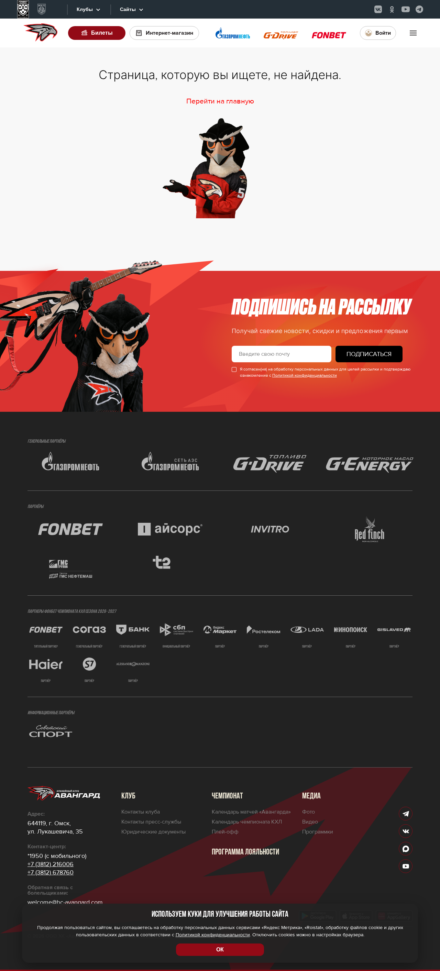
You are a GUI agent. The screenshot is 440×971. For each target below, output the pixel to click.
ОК (220, 949)
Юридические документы (153, 831)
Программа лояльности (245, 852)
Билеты (102, 33)
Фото (308, 811)
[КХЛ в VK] (378, 9)
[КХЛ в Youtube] (405, 9)
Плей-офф (225, 831)
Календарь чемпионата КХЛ (247, 821)
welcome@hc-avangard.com (65, 902)
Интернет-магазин (169, 33)
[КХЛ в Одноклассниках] (392, 9)
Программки (317, 831)
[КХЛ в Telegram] (419, 9)
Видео (310, 821)
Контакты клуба (140, 811)
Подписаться (369, 354)
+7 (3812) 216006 (51, 864)
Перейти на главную (220, 101)
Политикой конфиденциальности (304, 375)
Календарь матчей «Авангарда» (251, 811)
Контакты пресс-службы (151, 821)
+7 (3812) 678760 (51, 872)
